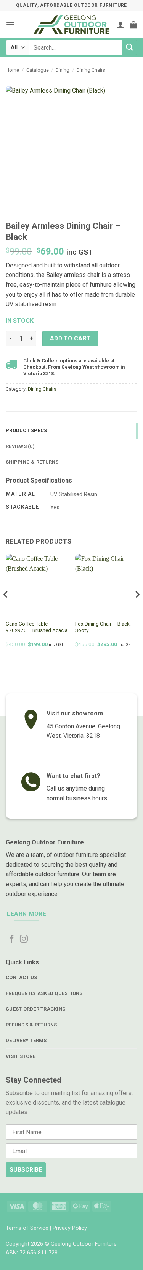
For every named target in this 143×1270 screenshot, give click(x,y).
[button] (10, 24)
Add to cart (70, 338)
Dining (62, 70)
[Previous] (6, 609)
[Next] (136, 609)
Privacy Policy (70, 1228)
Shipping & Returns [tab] (32, 462)
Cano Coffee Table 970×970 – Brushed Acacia (36, 627)
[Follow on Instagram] (24, 939)
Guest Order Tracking (36, 1009)
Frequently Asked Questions (44, 993)
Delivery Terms (26, 1040)
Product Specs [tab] (26, 430)
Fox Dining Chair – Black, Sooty (103, 627)
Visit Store (20, 1056)
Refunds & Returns (31, 1025)
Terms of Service (27, 1228)
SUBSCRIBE (26, 1169)
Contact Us (21, 977)
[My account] (120, 24)
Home (12, 70)
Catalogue (37, 70)
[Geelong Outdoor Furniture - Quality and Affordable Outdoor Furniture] (72, 25)
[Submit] (129, 47)
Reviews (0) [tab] (20, 446)
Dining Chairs (91, 70)
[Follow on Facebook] (12, 939)
